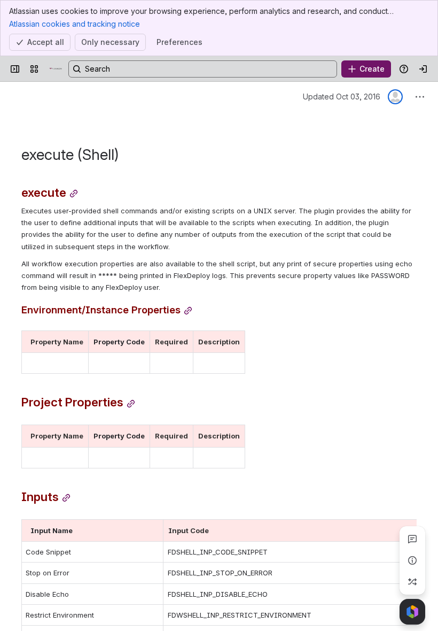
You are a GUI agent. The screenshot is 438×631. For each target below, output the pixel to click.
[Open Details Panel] (412, 560)
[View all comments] (412, 539)
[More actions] (419, 96)
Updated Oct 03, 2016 (341, 96)
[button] (77, 341)
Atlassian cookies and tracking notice (74, 23)
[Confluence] (55, 69)
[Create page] (412, 581)
